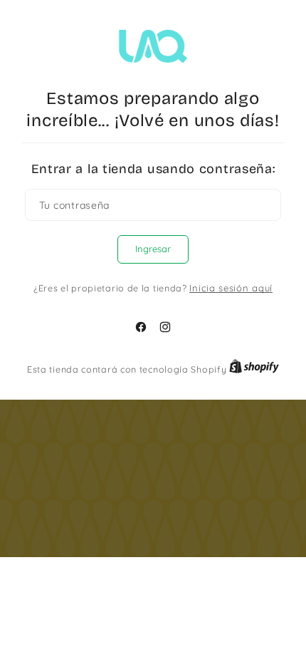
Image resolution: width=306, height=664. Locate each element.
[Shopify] (254, 369)
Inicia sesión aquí (231, 288)
